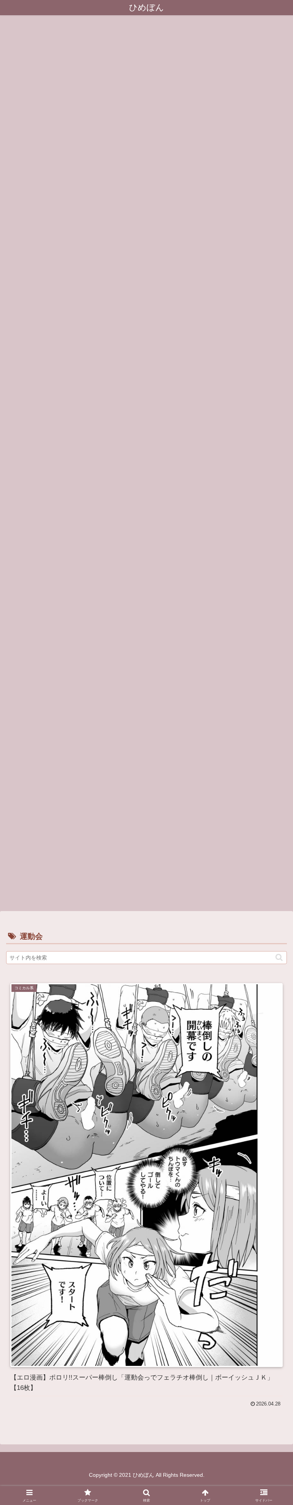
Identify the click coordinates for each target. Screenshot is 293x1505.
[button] (279, 957)
